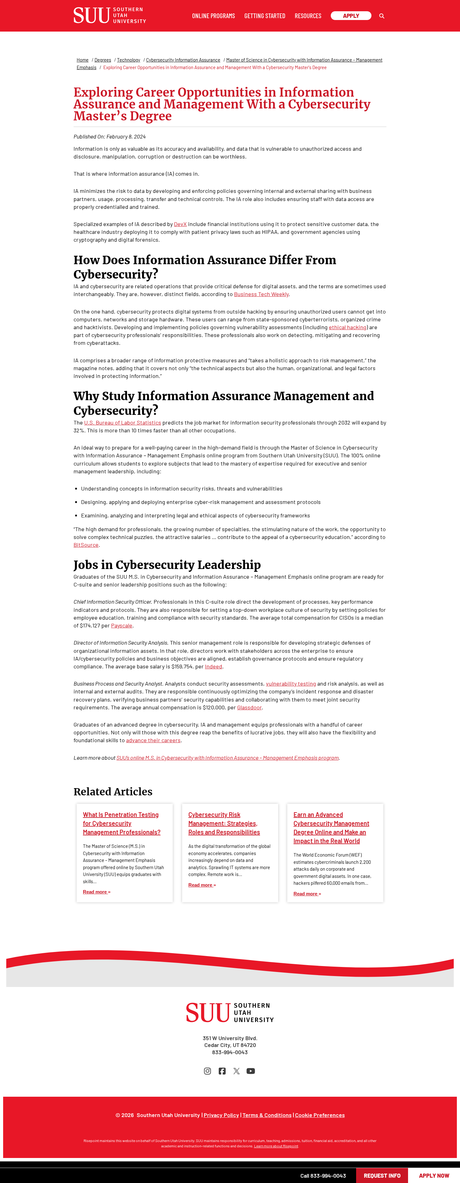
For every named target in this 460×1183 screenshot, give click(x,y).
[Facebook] (223, 1071)
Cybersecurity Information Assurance (183, 60)
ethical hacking (347, 327)
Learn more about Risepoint (276, 1146)
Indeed (213, 666)
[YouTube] (251, 1071)
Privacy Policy (221, 1114)
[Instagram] (209, 1071)
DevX (180, 223)
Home (83, 60)
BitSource (86, 544)
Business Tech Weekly (261, 293)
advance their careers (153, 740)
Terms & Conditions (267, 1114)
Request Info (382, 1175)
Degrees (103, 60)
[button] (381, 16)
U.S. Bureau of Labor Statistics (122, 422)
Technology (128, 60)
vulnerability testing (291, 683)
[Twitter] (237, 1071)
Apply (351, 15)
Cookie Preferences (320, 1114)
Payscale (121, 625)
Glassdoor (249, 707)
